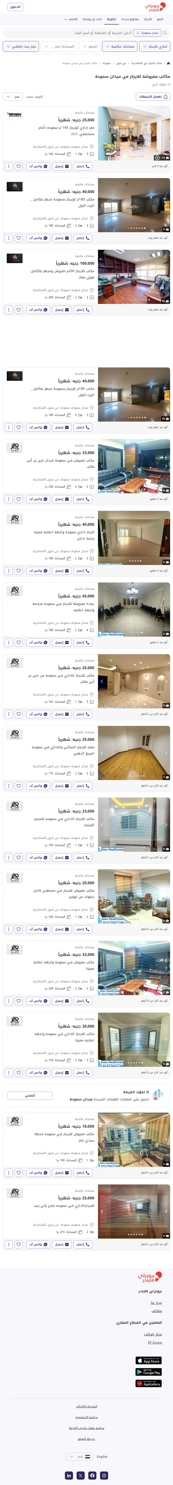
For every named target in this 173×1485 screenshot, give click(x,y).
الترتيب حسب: (34, 96)
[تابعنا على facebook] (92, 1475)
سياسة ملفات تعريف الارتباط (86, 1428)
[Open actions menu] (9, 166)
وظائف (157, 1311)
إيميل (59, 166)
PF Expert (155, 1342)
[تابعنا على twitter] (81, 1475)
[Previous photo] (102, 133)
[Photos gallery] (134, 133)
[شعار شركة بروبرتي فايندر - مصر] (155, 7)
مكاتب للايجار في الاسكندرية (147, 63)
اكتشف (72, 19)
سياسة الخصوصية (86, 1417)
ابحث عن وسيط (92, 19)
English (102, 1456)
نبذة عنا (156, 1303)
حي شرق (121, 63)
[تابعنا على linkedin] (69, 1475)
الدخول (15, 7)
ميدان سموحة (149, 33)
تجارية (111, 19)
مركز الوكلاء (153, 1334)
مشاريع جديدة (130, 19)
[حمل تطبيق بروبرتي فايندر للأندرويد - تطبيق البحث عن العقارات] (148, 1372)
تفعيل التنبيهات (150, 96)
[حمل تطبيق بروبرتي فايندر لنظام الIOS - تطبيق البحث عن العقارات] (148, 1360)
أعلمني (30, 1095)
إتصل (80, 166)
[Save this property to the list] (19, 166)
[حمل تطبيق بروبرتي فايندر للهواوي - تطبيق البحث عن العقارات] (148, 1383)
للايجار (148, 19)
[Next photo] (166, 133)
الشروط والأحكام (86, 1406)
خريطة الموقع (86, 1439)
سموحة (107, 63)
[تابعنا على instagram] (104, 1475)
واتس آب (35, 166)
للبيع (160, 19)
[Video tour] (157, 158)
